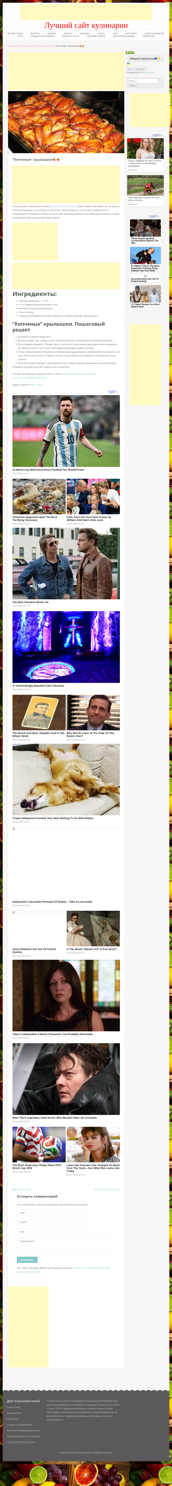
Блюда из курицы (44, 45)
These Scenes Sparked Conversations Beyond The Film (144, 240)
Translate (149, 72)
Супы (115, 33)
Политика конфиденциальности (23, 1430)
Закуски (68, 33)
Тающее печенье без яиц (106, 1189)
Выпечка (35, 33)
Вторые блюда (15, 33)
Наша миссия (14, 1413)
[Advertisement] (86, 12)
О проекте (12, 1418)
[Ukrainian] (128, 64)
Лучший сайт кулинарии (86, 25)
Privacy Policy (14, 1407)
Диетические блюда (124, 36)
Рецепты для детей (154, 33)
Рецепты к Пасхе (70, 36)
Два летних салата (21, 1189)
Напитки (84, 33)
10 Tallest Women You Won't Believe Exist (145, 305)
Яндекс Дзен (35, 384)
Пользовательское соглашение (23, 1436)
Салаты (101, 33)
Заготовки (131, 33)
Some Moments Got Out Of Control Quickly (145, 280)
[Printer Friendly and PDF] (130, 53)
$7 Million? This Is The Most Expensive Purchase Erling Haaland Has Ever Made (145, 268)
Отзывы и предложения (19, 1424)
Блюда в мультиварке (42, 36)
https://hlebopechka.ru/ (63, 206)
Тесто (20, 36)
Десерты (52, 33)
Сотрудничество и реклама (21, 1442)
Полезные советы (96, 36)
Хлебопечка (148, 36)
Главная (11, 45)
